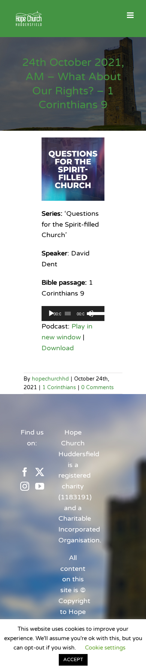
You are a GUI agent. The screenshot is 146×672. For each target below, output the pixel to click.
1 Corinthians (59, 387)
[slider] (95, 313)
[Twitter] (39, 471)
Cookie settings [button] (105, 647)
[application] (73, 313)
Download (58, 348)
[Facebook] (24, 471)
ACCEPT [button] (73, 660)
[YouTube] (39, 486)
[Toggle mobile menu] (131, 15)
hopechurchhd (50, 379)
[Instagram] (24, 486)
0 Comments (97, 387)
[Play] (51, 313)
